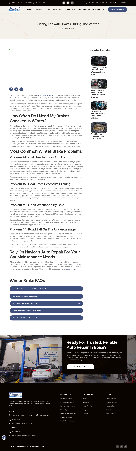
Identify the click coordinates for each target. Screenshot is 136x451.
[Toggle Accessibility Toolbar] (4, 437)
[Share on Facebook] (11, 89)
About (48, 9)
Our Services (37, 9)
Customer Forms (98, 9)
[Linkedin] (68, 3)
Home (29, 9)
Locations (57, 9)
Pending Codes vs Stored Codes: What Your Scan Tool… (99, 70)
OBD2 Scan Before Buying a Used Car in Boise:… (98, 114)
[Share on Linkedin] (21, 89)
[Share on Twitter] (16, 89)
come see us (71, 269)
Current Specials (70, 9)
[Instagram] (72, 3)
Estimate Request (84, 9)
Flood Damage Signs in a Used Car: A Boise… (97, 136)
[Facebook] (64, 3)
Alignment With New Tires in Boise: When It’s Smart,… (98, 93)
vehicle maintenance (45, 95)
